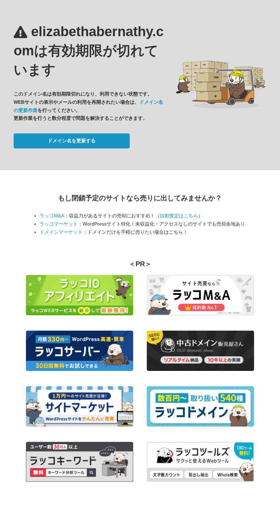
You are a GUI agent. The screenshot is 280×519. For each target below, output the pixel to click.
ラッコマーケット (59, 224)
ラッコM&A (52, 215)
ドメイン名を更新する (72, 140)
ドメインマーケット (61, 232)
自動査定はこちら (179, 215)
